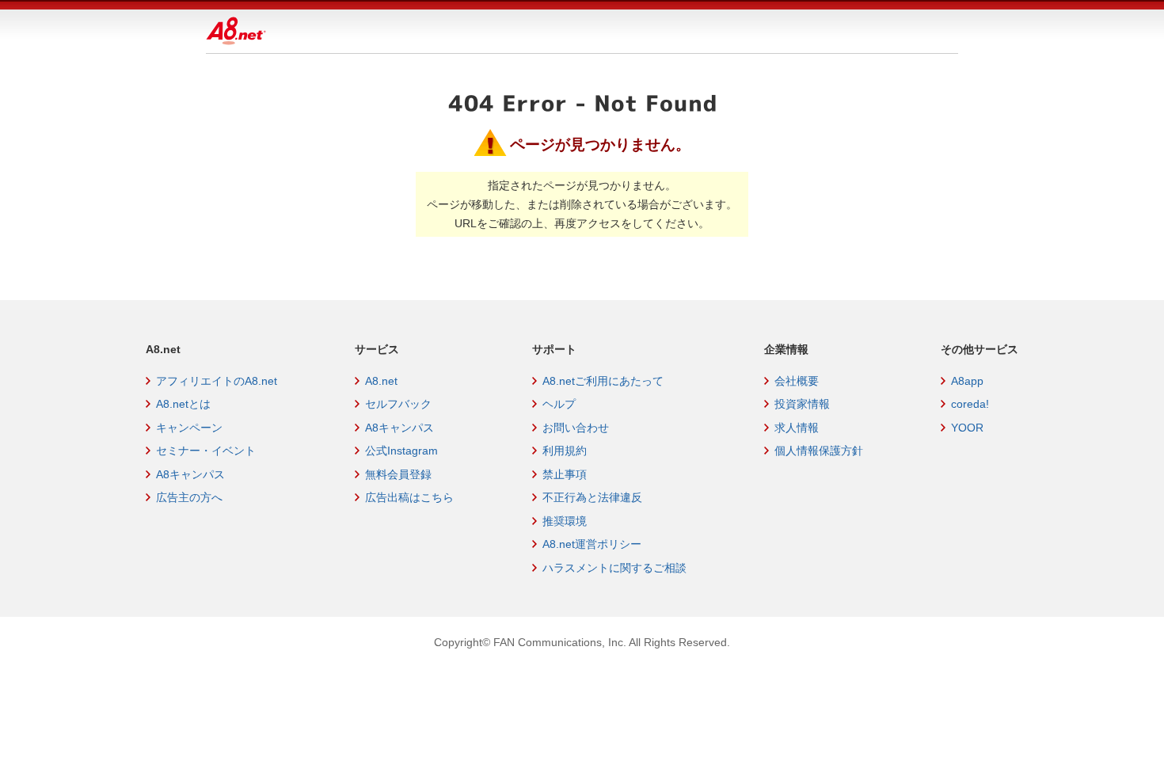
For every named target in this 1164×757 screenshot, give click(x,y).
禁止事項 (564, 474)
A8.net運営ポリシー (591, 544)
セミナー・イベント (206, 450)
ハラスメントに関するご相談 (614, 567)
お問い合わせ (575, 427)
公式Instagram (401, 450)
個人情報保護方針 (818, 450)
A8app (967, 381)
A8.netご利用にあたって (603, 381)
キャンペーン (189, 427)
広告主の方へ (189, 497)
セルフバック (398, 404)
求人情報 (796, 427)
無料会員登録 (398, 474)
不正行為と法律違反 (592, 497)
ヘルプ (559, 404)
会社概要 (796, 381)
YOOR (967, 427)
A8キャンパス (190, 474)
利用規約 (564, 450)
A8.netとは (183, 404)
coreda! (970, 404)
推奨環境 (564, 521)
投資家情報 (802, 404)
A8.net (381, 381)
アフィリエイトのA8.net (216, 381)
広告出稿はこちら (409, 497)
